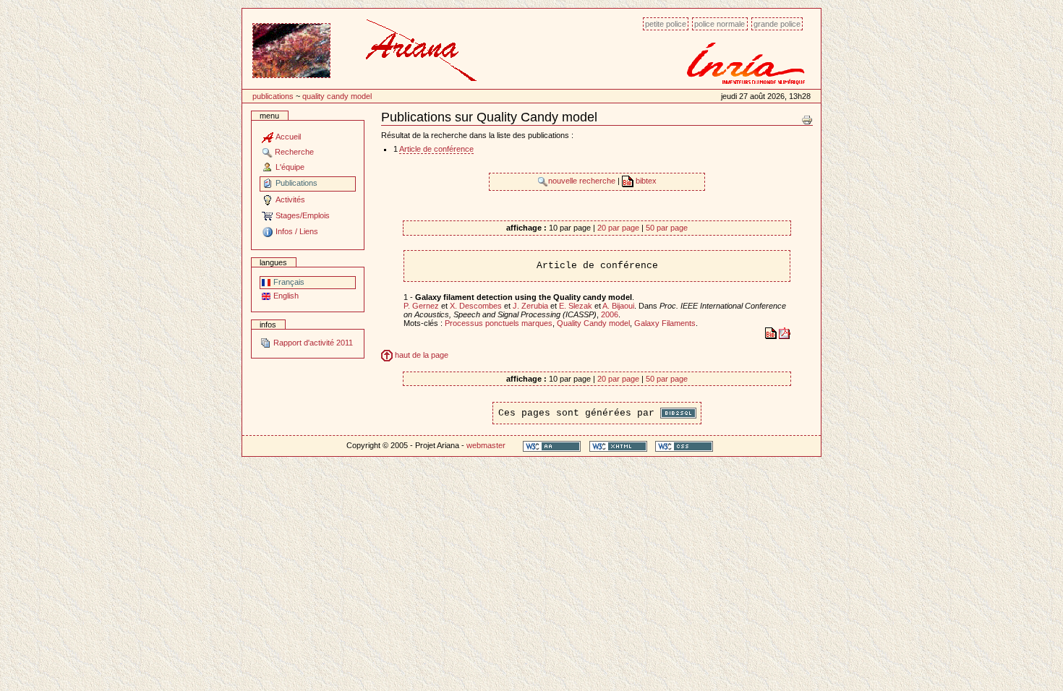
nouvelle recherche (583, 180)
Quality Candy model (337, 96)
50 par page (667, 227)
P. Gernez (421, 305)
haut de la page (420, 355)
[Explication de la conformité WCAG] (552, 446)
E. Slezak (575, 305)
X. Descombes (476, 305)
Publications (273, 96)
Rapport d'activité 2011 (312, 342)
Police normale (719, 24)
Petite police (665, 24)
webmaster (485, 445)
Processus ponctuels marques (498, 323)
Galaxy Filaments (665, 323)
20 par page (618, 227)
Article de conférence (436, 149)
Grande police (777, 24)
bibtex (645, 180)
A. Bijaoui (618, 305)
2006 (609, 314)
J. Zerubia (530, 305)
